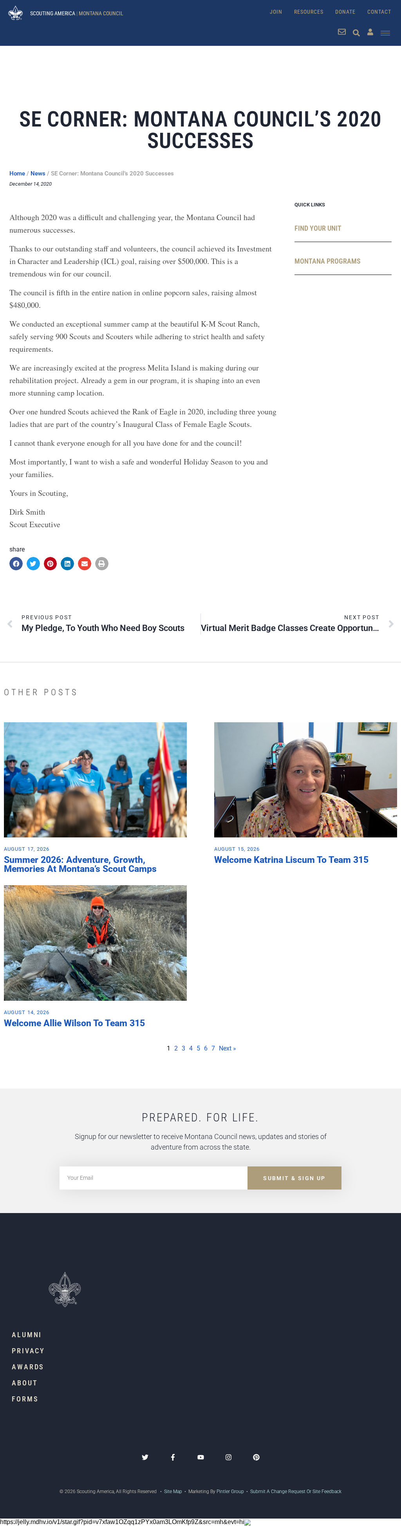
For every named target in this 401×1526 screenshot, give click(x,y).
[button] (16, 563)
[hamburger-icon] (385, 33)
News (38, 173)
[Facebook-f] (173, 1457)
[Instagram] (228, 1457)
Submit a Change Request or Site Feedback (295, 1491)
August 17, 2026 (27, 849)
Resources (308, 12)
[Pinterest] (256, 1457)
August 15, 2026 (237, 849)
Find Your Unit (317, 228)
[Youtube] (200, 1457)
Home (17, 173)
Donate (345, 12)
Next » (227, 1048)
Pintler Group (230, 1491)
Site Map (172, 1491)
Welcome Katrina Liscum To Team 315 (291, 860)
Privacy (28, 1351)
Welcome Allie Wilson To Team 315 (74, 1023)
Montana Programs (327, 261)
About (25, 1383)
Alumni (27, 1335)
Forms (25, 1399)
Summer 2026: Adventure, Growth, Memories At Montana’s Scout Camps (80, 864)
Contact (379, 12)
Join (276, 12)
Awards (28, 1367)
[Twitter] (145, 1457)
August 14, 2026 (27, 1012)
